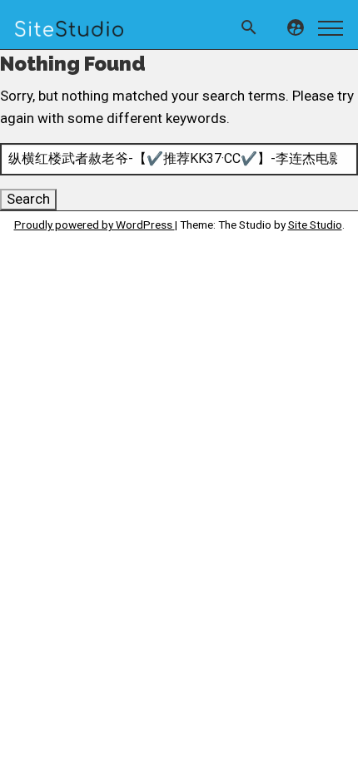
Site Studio (315, 224)
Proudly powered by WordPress (94, 224)
